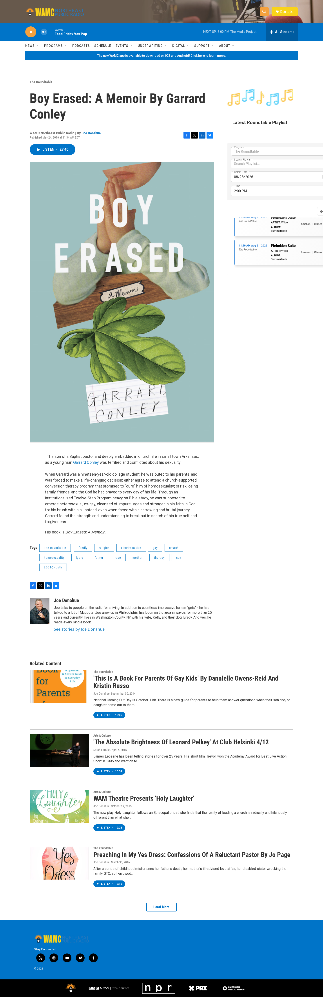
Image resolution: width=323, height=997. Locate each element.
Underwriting (150, 45)
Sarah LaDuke (101, 750)
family (83, 548)
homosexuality (54, 557)
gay (155, 548)
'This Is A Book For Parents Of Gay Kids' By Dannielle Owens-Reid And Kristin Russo (185, 682)
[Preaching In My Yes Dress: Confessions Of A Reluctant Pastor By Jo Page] (59, 863)
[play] (30, 32)
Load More (161, 907)
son (178, 557)
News (30, 45)
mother (137, 557)
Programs (53, 45)
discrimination (131, 548)
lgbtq (79, 557)
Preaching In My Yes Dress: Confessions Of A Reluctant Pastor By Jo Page (191, 854)
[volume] (44, 32)
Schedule (102, 45)
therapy (159, 557)
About (224, 45)
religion (104, 548)
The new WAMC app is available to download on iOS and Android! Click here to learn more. (161, 55)
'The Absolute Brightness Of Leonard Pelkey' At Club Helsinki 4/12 (181, 742)
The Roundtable (41, 82)
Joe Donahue (91, 133)
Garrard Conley (86, 462)
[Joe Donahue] (39, 611)
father (99, 557)
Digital (178, 45)
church (174, 548)
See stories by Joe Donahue (79, 629)
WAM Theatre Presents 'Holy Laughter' (143, 798)
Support (202, 45)
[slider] (51, 31)
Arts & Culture (102, 735)
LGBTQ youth (53, 567)
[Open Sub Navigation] (38, 45)
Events (122, 45)
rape (118, 557)
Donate (286, 11)
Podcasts (81, 45)
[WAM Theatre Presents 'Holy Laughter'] (59, 806)
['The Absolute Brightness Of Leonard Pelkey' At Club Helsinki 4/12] (59, 750)
